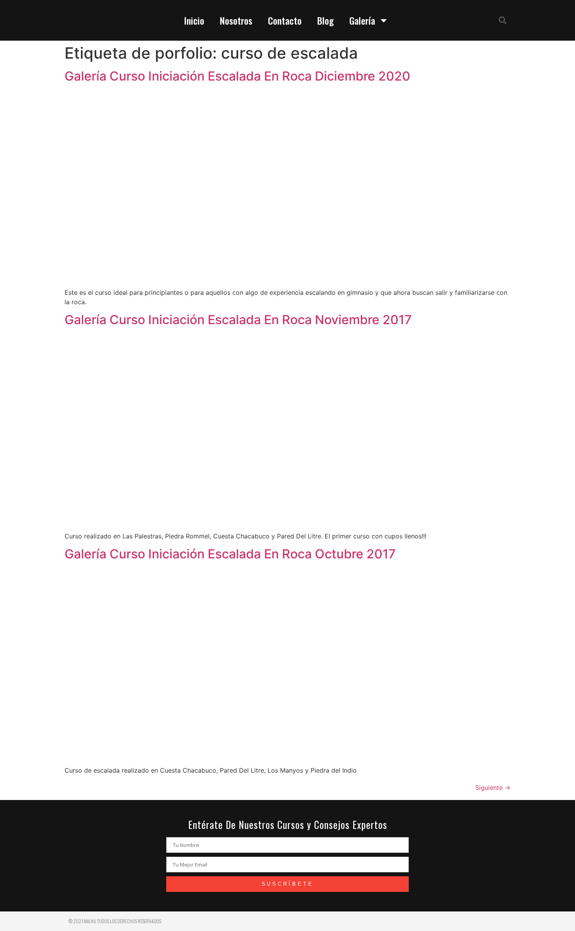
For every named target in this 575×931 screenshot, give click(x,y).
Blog (325, 20)
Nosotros (236, 20)
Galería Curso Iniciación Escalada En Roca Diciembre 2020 (237, 76)
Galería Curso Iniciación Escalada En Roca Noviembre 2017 (238, 319)
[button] (502, 20)
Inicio (194, 20)
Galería (362, 20)
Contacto (285, 20)
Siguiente (492, 787)
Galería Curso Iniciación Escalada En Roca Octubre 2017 (230, 553)
